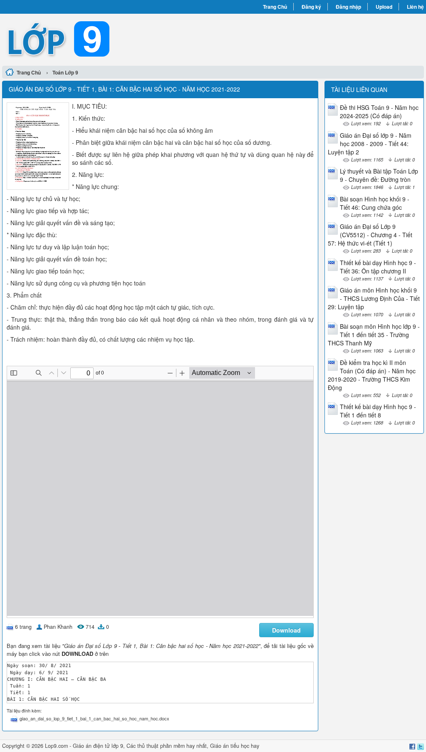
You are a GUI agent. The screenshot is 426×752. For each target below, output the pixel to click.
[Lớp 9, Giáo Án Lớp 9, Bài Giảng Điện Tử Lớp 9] (107, 39)
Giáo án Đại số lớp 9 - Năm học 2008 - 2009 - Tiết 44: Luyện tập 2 (369, 143)
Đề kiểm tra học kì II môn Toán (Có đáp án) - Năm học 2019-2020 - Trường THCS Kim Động (372, 375)
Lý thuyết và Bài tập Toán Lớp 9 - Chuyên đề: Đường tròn (379, 175)
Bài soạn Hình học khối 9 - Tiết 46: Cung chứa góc (374, 203)
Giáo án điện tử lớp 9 (98, 746)
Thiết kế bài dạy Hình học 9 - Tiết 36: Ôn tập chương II (378, 266)
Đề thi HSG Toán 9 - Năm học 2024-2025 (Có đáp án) (379, 111)
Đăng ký (311, 6)
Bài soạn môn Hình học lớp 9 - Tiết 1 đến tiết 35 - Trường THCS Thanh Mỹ (374, 334)
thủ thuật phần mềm (161, 746)
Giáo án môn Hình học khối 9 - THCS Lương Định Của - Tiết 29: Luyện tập (374, 298)
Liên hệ (415, 6)
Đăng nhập (348, 6)
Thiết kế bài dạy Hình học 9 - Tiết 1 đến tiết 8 (378, 410)
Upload (384, 6)
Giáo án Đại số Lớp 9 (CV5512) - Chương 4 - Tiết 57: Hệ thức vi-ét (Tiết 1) (370, 234)
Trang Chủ (275, 6)
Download (286, 630)
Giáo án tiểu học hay (234, 746)
